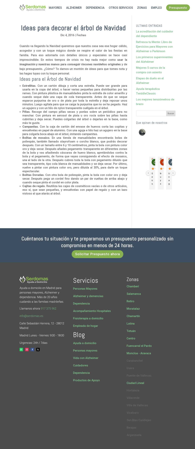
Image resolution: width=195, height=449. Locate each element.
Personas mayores (85, 350)
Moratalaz (133, 308)
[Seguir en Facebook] (32, 349)
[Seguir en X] (38, 349)
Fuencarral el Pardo (139, 346)
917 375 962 (48, 308)
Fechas (81, 35)
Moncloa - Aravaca (139, 353)
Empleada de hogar (85, 326)
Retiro (130, 301)
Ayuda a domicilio (84, 343)
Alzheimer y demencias (88, 296)
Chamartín (133, 316)
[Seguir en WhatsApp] (21, 349)
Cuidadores (80, 365)
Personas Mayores (85, 288)
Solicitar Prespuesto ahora (97, 254)
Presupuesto (178, 7)
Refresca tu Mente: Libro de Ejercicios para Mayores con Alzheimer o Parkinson (154, 46)
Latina (131, 323)
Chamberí (133, 286)
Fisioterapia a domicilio (88, 318)
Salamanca (134, 294)
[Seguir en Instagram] (27, 349)
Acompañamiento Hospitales (92, 311)
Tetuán (131, 331)
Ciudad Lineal (135, 383)
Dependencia (81, 303)
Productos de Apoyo (86, 380)
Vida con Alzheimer (85, 358)
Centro (131, 338)
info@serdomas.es (31, 316)
